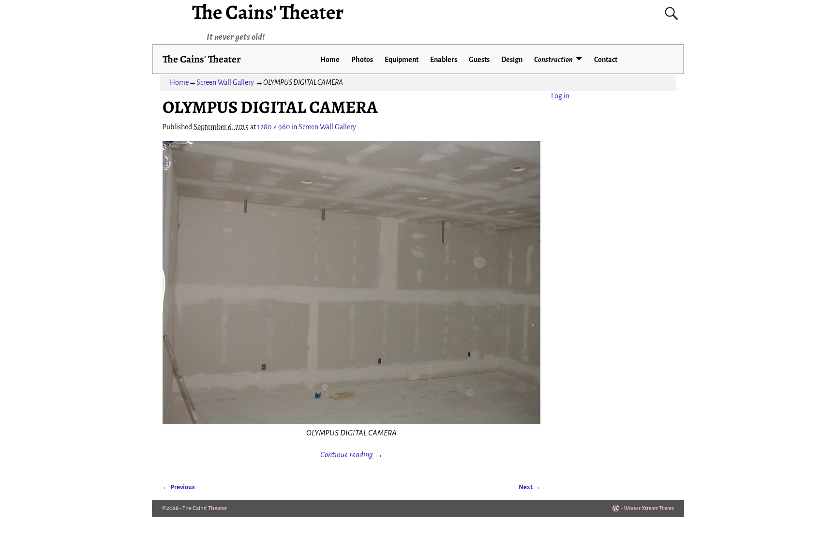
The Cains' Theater (202, 59)
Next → (529, 487)
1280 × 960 (273, 127)
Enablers (443, 59)
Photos (362, 59)
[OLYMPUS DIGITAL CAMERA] (351, 283)
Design (511, 59)
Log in (560, 96)
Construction (553, 59)
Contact (605, 59)
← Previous (179, 487)
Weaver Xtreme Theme (649, 508)
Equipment (401, 59)
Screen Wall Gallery (225, 82)
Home (330, 59)
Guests (479, 59)
